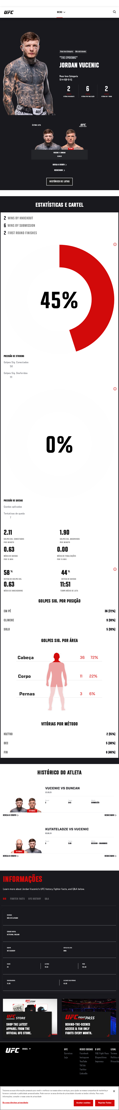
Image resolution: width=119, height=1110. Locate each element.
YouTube (83, 1061)
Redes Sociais (86, 1049)
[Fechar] (114, 1091)
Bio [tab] (4, 899)
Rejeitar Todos (104, 1103)
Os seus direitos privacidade (15, 1103)
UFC (66, 1049)
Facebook (84, 1053)
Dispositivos (101, 1057)
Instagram (84, 1057)
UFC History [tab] (34, 899)
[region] (59, 1098)
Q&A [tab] (47, 899)
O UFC (97, 1049)
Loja (66, 1057)
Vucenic (52, 788)
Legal (113, 1049)
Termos (114, 1053)
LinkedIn (83, 1073)
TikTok (83, 1065)
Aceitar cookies (83, 1103)
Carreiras (68, 1053)
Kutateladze (56, 829)
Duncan (73, 788)
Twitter (83, 1069)
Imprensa (99, 1061)
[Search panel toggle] (114, 12)
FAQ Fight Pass (102, 1053)
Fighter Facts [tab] (17, 899)
